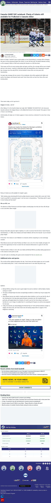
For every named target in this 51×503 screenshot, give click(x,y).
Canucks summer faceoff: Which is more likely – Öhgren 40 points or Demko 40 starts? (22, 403)
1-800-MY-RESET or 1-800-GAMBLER (22, 490)
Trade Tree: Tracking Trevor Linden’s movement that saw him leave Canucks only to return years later (26, 399)
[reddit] (43, 55)
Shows (21, 2)
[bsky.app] (37, 55)
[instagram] (45, 463)
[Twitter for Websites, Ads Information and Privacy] (42, 181)
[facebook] (31, 55)
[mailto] (40, 55)
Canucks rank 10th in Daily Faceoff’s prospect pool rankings (16, 397)
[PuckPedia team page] (49, 55)
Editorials (15, 2)
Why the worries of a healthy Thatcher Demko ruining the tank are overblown (20, 405)
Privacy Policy (36, 487)
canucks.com (38, 255)
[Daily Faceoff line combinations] (46, 55)
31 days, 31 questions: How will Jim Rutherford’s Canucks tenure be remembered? (21, 401)
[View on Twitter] (42, 123)
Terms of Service (42, 487)
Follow (23, 124)
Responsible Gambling (48, 487)
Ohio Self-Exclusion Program (8, 493)
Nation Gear (42, 2)
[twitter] (34, 55)
